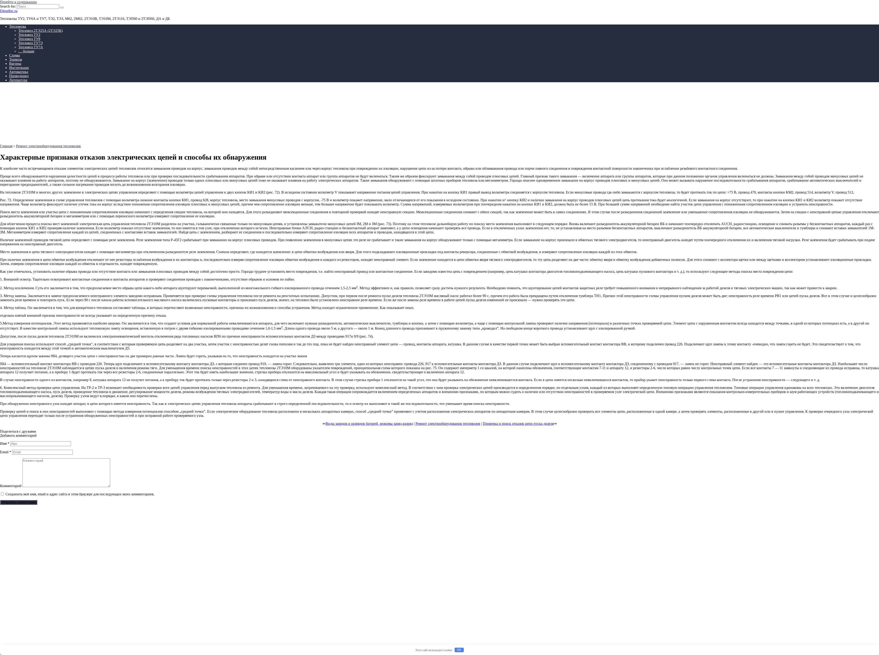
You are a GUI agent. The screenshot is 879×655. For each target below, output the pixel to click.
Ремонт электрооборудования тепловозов (447, 424)
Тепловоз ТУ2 (29, 35)
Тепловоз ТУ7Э (30, 43)
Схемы (14, 55)
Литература (18, 80)
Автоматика (18, 72)
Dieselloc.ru (8, 11)
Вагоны (15, 64)
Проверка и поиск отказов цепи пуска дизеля (518, 424)
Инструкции (19, 68)
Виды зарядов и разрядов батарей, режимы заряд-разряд (369, 424)
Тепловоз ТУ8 (29, 39)
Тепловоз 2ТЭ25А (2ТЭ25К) (40, 31)
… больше (26, 51)
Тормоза (15, 59)
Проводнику (19, 76)
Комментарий (11, 486)
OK (459, 650)
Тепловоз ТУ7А (30, 47)
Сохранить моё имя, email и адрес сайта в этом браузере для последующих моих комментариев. (80, 494)
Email (5, 452)
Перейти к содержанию (18, 2)
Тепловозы (17, 26)
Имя (4, 443)
